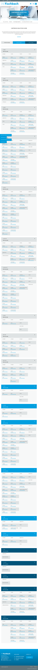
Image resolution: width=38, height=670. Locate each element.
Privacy (35, 666)
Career (17, 659)
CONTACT (29, 657)
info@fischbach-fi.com (6, 660)
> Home (10, 21)
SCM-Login (9, 0)
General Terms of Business (31, 668)
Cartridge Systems (17, 21)
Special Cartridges (19, 42)
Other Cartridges (31, 42)
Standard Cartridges (7, 42)
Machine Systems (19, 658)
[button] (6, 135)
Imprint (31, 666)
